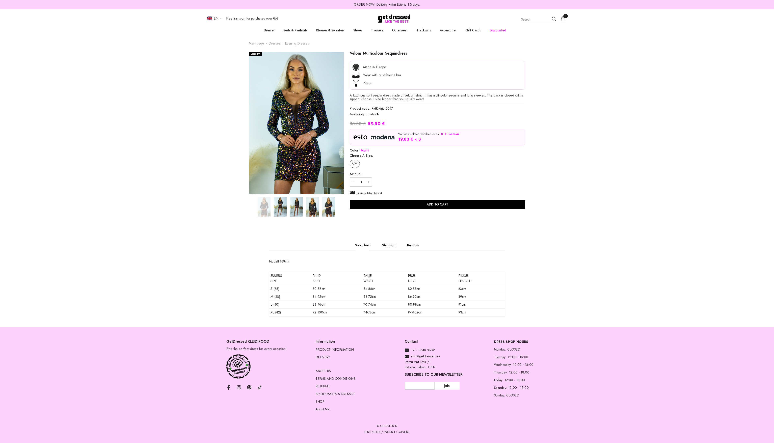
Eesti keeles (372, 432)
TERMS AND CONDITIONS (335, 378)
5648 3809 (426, 350)
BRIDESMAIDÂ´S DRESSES (335, 394)
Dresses (274, 43)
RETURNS (323, 386)
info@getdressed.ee (425, 356)
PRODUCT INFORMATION (335, 349)
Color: (359, 150)
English (389, 432)
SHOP (320, 401)
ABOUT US (323, 371)
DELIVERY (323, 357)
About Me (322, 409)
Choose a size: (361, 156)
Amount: (356, 174)
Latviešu (404, 432)
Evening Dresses (297, 43)
